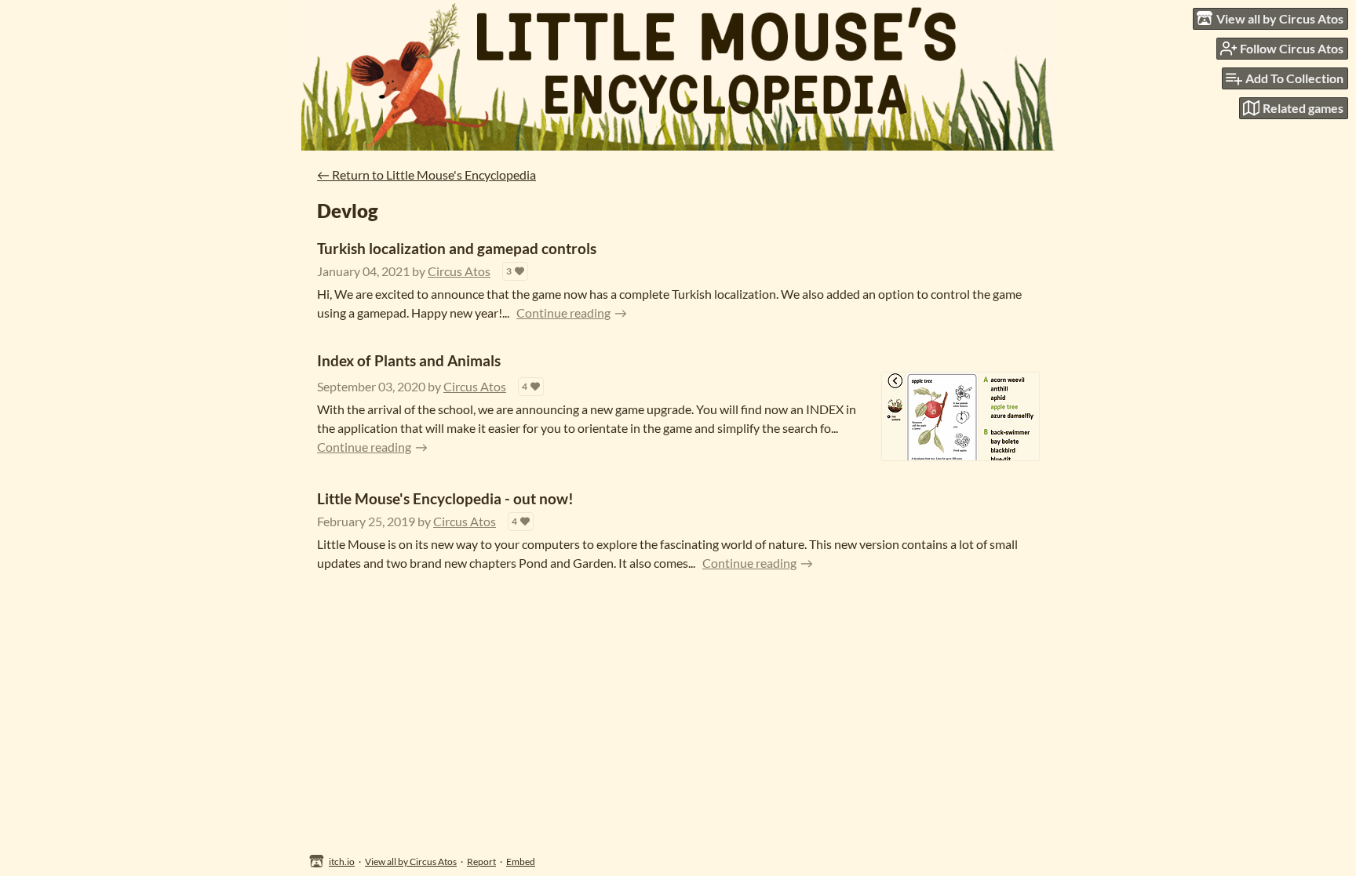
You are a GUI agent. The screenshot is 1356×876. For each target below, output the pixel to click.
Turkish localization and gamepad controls (456, 248)
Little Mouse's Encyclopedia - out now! (445, 498)
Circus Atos (459, 271)
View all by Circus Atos (411, 861)
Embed (520, 861)
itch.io (342, 861)
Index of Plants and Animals (409, 360)
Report (481, 861)
